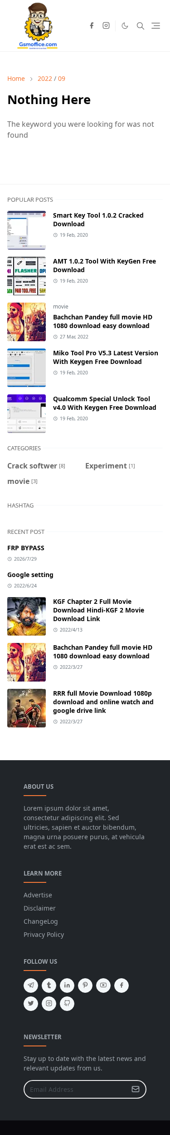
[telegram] (31, 985)
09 (61, 78)
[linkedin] (67, 985)
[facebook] (91, 25)
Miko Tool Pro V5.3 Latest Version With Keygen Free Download (105, 357)
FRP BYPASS (25, 547)
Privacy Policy (44, 934)
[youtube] (103, 985)
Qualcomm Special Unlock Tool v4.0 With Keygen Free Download (104, 403)
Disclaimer (40, 908)
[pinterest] (85, 985)
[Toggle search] (140, 26)
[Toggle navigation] (156, 26)
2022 (45, 78)
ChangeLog (41, 921)
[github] (67, 1003)
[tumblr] (49, 985)
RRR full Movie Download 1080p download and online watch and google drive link (103, 702)
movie (60, 306)
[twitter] (31, 1003)
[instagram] (106, 25)
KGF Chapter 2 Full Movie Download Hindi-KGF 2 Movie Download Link (98, 610)
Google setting (30, 574)
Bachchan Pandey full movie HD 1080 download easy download (102, 321)
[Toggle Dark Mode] (124, 25)
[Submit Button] (136, 1089)
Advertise (38, 895)
